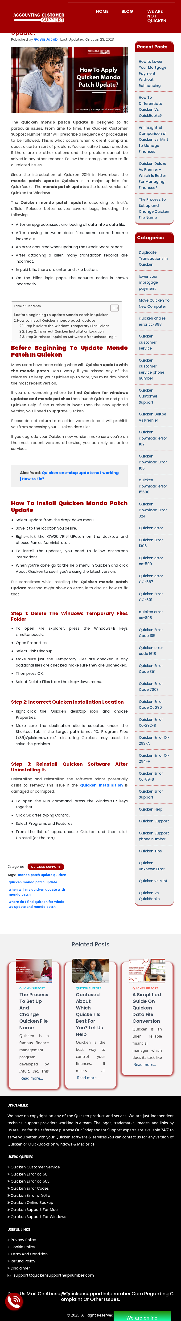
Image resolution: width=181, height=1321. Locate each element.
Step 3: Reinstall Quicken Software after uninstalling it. (71, 337)
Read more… (32, 1078)
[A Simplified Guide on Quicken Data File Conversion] (147, 970)
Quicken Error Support (151, 794)
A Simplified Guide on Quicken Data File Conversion (146, 1007)
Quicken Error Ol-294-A (154, 758)
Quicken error (151, 528)
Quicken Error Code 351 (151, 668)
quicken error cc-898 (151, 614)
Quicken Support (46, 867)
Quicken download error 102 (153, 438)
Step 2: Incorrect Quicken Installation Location (64, 331)
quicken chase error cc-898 (152, 321)
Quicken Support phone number (154, 836)
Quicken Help (150, 809)
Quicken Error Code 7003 (151, 686)
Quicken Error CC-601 (151, 597)
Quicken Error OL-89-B (151, 776)
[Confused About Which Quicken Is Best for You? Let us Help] (90, 970)
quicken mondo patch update (33, 882)
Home (102, 11)
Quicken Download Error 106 (153, 462)
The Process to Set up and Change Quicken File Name (154, 208)
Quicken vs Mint (153, 880)
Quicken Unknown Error (152, 866)
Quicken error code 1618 (151, 650)
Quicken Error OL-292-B (151, 722)
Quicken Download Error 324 (153, 510)
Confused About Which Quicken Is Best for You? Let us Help (89, 1014)
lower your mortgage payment (148, 282)
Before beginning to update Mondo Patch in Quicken (62, 314)
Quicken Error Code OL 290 (151, 704)
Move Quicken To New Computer (154, 303)
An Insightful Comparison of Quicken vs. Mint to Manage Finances (153, 139)
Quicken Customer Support (148, 396)
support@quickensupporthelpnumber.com (54, 1275)
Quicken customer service (148, 342)
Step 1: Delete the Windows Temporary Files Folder (67, 326)
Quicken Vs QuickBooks (149, 896)
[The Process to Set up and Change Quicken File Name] (34, 970)
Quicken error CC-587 (151, 579)
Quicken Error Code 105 (151, 632)
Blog (127, 11)
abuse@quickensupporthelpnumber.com (94, 1293)
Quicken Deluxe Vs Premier (152, 417)
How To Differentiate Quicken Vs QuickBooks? (150, 106)
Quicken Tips (150, 851)
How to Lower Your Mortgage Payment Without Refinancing (152, 73)
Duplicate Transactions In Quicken (153, 258)
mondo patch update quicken (42, 874)
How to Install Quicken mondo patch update (56, 320)
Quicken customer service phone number (151, 369)
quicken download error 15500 (153, 486)
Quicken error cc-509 (151, 561)
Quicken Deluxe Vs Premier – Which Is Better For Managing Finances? (152, 175)
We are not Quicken (156, 16)
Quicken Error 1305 (151, 543)
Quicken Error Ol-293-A (154, 740)
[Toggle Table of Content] (112, 308)
